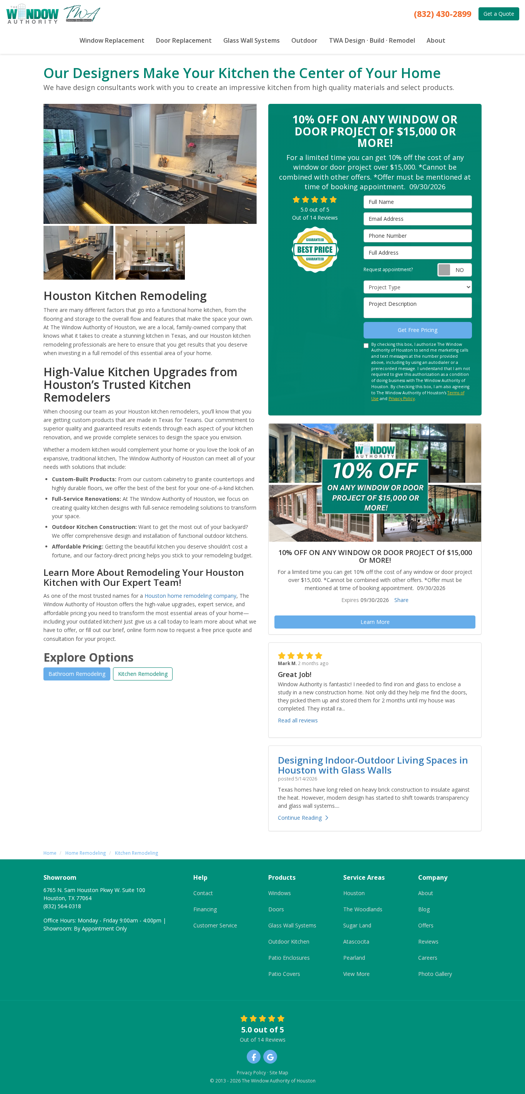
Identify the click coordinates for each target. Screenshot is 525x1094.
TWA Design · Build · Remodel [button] (372, 40)
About (425, 893)
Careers (427, 957)
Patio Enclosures (289, 957)
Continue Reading (300, 817)
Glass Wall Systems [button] (251, 40)
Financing (205, 909)
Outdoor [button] (304, 40)
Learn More (375, 621)
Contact (203, 893)
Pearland (354, 957)
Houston (354, 893)
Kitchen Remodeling (143, 673)
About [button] (436, 40)
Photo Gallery (435, 973)
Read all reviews (298, 720)
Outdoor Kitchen (288, 941)
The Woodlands (362, 909)
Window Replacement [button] (112, 40)
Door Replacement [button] (184, 40)
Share (401, 600)
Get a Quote (498, 13)
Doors (276, 909)
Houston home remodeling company (190, 595)
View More (356, 973)
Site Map (278, 1072)
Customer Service (215, 925)
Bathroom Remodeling (76, 673)
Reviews (428, 941)
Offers (426, 925)
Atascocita (356, 941)
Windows (279, 893)
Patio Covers (284, 973)
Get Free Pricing (417, 330)
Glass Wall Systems (292, 925)
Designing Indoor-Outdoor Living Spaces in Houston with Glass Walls (373, 765)
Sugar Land (357, 925)
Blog (424, 909)
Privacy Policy (402, 398)
